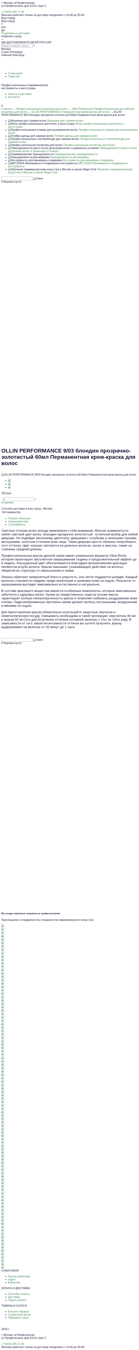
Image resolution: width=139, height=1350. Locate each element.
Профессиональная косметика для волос (42, 108)
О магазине (15, 73)
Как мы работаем (19, 1276)
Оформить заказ (18, 1317)
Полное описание (19, 518)
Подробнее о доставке (15, 33)
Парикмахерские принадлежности (76, 154)
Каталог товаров (18, 1311)
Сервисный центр (19, 1314)
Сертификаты (17, 524)
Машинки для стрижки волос (65, 120)
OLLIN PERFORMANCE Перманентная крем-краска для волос (71, 111)
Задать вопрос (17, 1300)
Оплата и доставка (20, 94)
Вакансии (14, 1282)
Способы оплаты (19, 1294)
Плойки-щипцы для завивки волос (76, 135)
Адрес (12, 1279)
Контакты (14, 97)
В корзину (7, 502)
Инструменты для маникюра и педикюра (88, 160)
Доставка (14, 1297)
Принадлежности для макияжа (69, 157)
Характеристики (18, 521)
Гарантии (14, 76)
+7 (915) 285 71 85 (12, 11)
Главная (6, 108)
